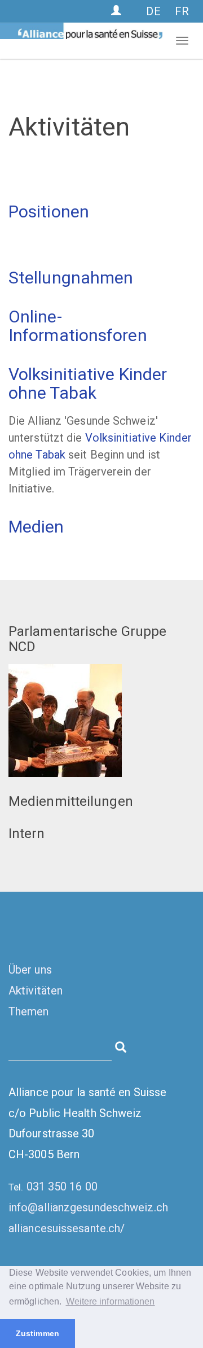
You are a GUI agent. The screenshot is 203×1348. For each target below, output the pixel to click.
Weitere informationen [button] (110, 1301)
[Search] (121, 1045)
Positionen (48, 211)
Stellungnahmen (70, 277)
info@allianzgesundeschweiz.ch (88, 1207)
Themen (28, 1011)
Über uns (30, 969)
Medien (36, 526)
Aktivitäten (35, 990)
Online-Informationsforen (77, 326)
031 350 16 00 (62, 1186)
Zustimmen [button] (37, 1333)
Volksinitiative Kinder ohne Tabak (87, 383)
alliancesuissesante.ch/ (66, 1228)
